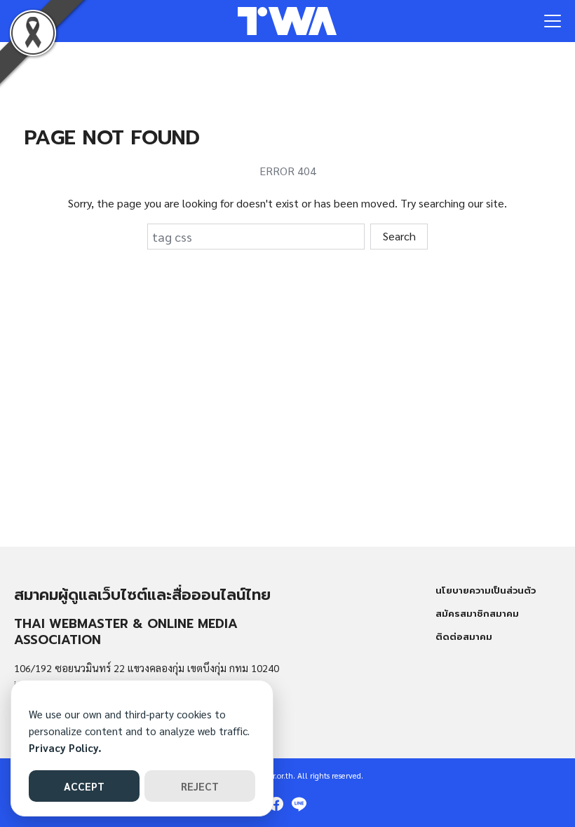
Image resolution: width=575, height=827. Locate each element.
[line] (298, 803)
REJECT (200, 786)
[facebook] (276, 803)
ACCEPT (84, 786)
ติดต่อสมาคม (463, 636)
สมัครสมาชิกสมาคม (477, 613)
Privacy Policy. (65, 747)
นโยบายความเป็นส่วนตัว (485, 590)
